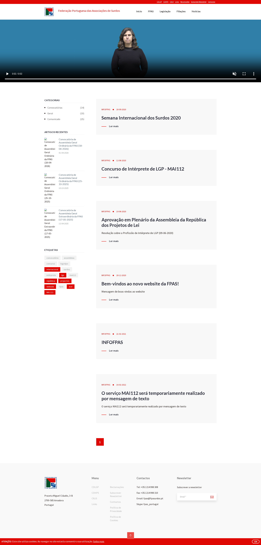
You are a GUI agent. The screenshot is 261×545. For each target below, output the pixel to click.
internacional (52, 269)
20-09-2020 (121, 109)
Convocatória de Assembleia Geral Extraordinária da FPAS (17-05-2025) (71, 215)
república (51, 281)
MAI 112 (50, 292)
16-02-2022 (121, 384)
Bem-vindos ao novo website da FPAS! (140, 283)
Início (139, 11)
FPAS (151, 11)
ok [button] (255, 541)
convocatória (52, 258)
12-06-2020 (121, 160)
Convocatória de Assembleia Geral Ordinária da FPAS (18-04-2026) (71, 144)
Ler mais (114, 126)
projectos (64, 281)
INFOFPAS (106, 109)
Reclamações (184, 2)
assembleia (69, 258)
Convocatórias (65, 107)
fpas (61, 286)
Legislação (165, 11)
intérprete (51, 275)
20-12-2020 (121, 275)
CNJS (172, 2)
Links (177, 2)
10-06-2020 (121, 211)
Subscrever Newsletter (198, 2)
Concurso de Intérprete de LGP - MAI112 (143, 168)
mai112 (73, 275)
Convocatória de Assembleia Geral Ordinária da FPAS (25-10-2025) (71, 179)
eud (70, 286)
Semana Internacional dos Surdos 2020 (141, 117)
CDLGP (159, 2)
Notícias (196, 11)
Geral (65, 113)
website (50, 286)
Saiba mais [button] (98, 541)
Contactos (211, 2)
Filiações (181, 11)
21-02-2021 (121, 333)
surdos (67, 269)
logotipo (64, 263)
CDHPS (165, 2)
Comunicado (65, 119)
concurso (51, 263)
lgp (62, 275)
